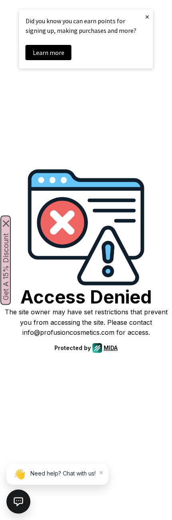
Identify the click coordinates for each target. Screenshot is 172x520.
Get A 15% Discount (6, 266)
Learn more (48, 53)
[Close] (6, 223)
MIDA (111, 347)
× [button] (147, 17)
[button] (18, 502)
